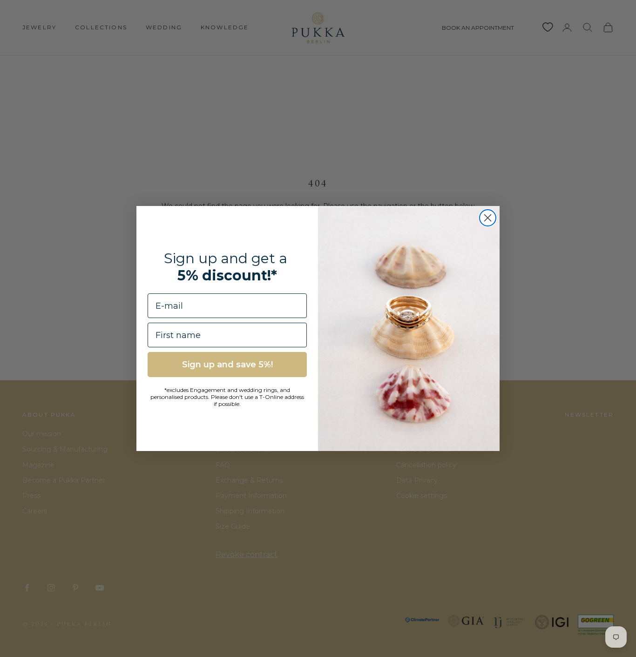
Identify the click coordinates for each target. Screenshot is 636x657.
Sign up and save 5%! (227, 364)
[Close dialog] (488, 218)
